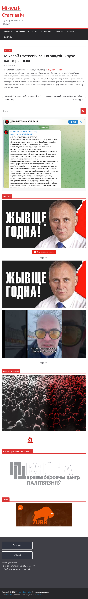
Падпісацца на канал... (46, 252)
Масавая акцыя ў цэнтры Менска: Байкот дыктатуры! (64, 98)
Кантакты (8, 37)
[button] (61, 31)
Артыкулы (20, 31)
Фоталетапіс (46, 31)
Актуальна (8, 50)
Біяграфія (8, 31)
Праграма (32, 31)
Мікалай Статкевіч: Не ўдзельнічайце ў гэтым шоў (23, 98)
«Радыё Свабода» (55, 69)
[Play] (45, 225)
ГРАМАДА (70, 31)
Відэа (58, 31)
